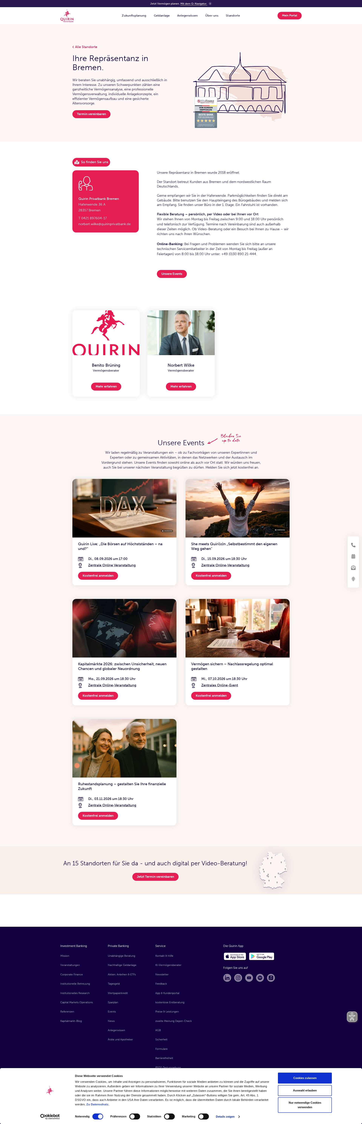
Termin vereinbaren (91, 114)
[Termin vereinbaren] (353, 556)
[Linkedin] (227, 978)
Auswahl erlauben (305, 1090)
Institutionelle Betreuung (75, 983)
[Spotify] (260, 978)
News (111, 1021)
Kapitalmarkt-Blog (71, 1021)
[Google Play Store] (261, 956)
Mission (64, 955)
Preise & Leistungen (167, 1011)
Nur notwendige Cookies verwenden (305, 1105)
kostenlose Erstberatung (169, 1002)
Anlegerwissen (116, 1030)
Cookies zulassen (305, 1078)
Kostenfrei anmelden (98, 575)
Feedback (161, 983)
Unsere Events (171, 274)
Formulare (161, 1049)
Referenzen (67, 1011)
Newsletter (162, 974)
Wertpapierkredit (118, 993)
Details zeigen (225, 1116)
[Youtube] (249, 978)
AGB (158, 1030)
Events (112, 1011)
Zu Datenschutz (97, 1104)
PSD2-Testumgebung (168, 1067)
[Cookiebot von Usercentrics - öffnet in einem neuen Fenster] (50, 1116)
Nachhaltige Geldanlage (122, 965)
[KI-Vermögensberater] (353, 579)
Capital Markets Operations (76, 1002)
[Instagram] (238, 978)
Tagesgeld (114, 983)
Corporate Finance (71, 974)
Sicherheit (161, 1039)
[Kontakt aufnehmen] (353, 545)
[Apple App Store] (235, 956)
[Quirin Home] (67, 15)
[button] (134, 15)
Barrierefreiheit (164, 1058)
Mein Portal (289, 15)
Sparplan (113, 1002)
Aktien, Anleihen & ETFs (122, 974)
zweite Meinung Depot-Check (173, 1021)
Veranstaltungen (70, 965)
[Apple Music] (271, 978)
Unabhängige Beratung (121, 955)
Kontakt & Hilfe (164, 955)
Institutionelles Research (75, 993)
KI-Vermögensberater (168, 965)
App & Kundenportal (167, 993)
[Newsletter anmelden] (353, 567)
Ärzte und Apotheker (120, 1039)
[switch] (134, 1116)
